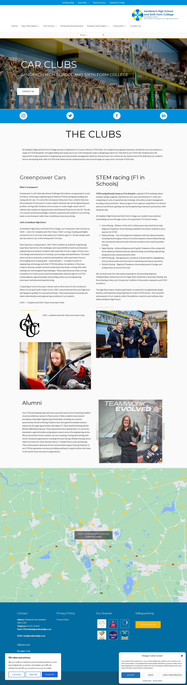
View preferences (172, 675)
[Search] (103, 35)
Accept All (50, 674)
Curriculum (118, 26)
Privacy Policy (157, 680)
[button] (182, 656)
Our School (48, 26)
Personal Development (71, 26)
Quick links (82, 2)
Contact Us (135, 26)
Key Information (29, 26)
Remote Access (99, 2)
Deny (150, 675)
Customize (16, 674)
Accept (130, 675)
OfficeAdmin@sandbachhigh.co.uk (37, 629)
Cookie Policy (147, 680)
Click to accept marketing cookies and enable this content (93, 535)
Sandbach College (117, 2)
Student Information (97, 26)
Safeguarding (68, 2)
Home (14, 26)
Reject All (33, 674)
